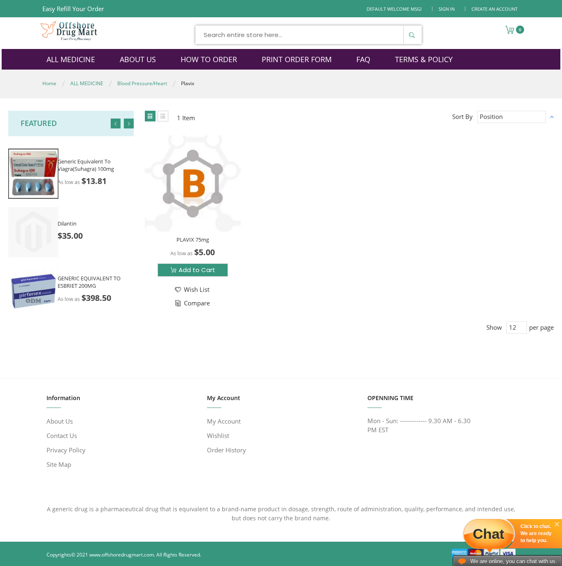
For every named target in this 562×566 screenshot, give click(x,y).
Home (49, 83)
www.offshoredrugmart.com (121, 554)
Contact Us (61, 435)
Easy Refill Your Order (73, 9)
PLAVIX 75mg (192, 239)
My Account (224, 421)
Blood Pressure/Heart (142, 83)
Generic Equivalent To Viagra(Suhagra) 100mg (86, 165)
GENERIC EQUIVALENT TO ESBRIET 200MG (89, 282)
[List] (163, 116)
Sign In (447, 9)
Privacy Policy (66, 450)
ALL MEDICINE (86, 83)
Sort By (462, 116)
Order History (226, 450)
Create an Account (494, 9)
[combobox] (308, 35)
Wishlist (218, 435)
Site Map (58, 464)
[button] (191, 289)
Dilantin (67, 223)
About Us (59, 421)
